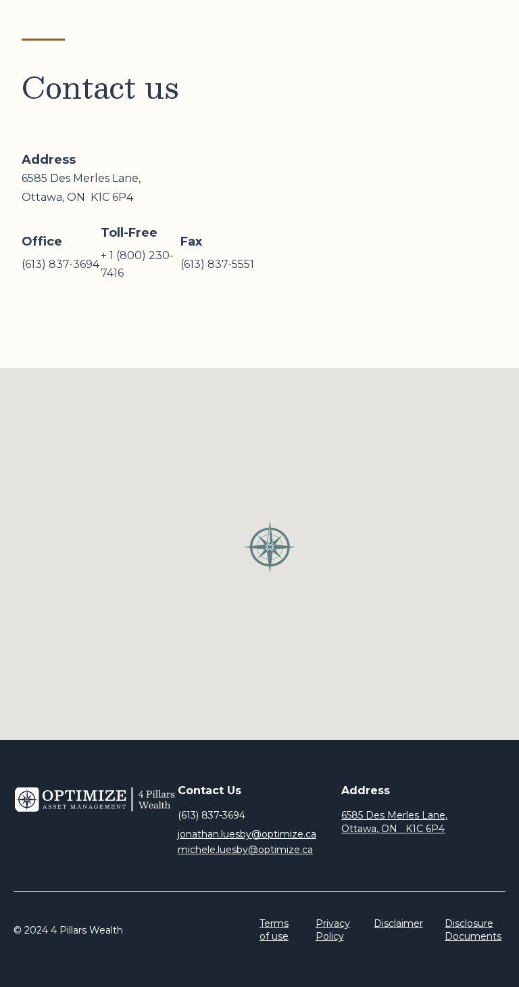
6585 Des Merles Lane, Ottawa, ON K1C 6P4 (394, 821)
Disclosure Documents (473, 929)
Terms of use (274, 929)
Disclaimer (398, 923)
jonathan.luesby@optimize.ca (247, 834)
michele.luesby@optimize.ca (245, 850)
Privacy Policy (333, 929)
